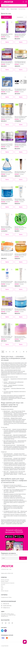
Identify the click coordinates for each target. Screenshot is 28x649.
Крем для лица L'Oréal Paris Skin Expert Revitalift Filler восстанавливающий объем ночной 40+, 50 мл (21, 144)
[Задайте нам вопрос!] (25, 642)
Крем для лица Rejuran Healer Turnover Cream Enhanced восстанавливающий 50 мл (21, 117)
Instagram (5, 623)
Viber (12, 623)
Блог (2, 586)
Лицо (7, 8)
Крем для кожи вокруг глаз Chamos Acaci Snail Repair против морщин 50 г (6, 337)
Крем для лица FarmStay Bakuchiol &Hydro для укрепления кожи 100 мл (20, 337)
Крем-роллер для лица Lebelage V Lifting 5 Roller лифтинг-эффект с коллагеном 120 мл (20, 199)
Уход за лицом (13, 8)
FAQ (2, 589)
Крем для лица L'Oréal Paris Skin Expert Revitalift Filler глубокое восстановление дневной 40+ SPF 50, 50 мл (7, 62)
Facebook (2, 623)
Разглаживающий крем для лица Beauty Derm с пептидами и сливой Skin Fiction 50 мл (21, 90)
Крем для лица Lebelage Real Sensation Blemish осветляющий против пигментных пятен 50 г (21, 254)
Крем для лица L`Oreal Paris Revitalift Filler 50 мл (7, 35)
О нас (2, 587)
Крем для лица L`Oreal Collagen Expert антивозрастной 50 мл (7, 90)
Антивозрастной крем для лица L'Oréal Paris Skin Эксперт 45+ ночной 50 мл (20, 62)
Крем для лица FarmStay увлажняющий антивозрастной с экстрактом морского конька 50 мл (7, 172)
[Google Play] (19, 536)
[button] (11, 22)
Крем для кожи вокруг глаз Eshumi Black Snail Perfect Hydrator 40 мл (20, 172)
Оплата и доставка (5, 579)
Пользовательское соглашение (7, 582)
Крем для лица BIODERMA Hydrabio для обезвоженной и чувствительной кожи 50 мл (7, 199)
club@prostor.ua (6, 607)
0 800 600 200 (6, 603)
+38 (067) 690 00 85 (7, 605)
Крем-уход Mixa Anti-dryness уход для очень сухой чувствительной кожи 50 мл (7, 254)
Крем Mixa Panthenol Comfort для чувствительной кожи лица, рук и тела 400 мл (7, 282)
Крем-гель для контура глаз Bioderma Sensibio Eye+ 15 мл (21, 282)
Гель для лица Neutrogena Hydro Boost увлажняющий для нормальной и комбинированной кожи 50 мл (21, 309)
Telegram (9, 623)
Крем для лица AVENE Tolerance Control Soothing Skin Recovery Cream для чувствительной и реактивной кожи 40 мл (7, 227)
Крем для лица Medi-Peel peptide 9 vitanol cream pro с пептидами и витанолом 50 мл (6, 117)
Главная (3, 8)
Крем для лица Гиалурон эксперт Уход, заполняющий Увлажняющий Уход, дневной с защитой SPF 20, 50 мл (7, 309)
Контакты (3, 584)
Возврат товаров (4, 581)
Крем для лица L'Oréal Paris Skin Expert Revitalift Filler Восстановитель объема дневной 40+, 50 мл (20, 35)
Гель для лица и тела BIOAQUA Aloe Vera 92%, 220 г (21, 227)
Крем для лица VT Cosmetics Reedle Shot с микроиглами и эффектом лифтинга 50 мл (7, 144)
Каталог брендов (4, 590)
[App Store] (9, 536)
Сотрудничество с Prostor (6, 597)
